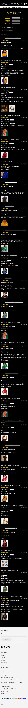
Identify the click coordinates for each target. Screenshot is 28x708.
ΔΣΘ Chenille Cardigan (11, 528)
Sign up (6, 639)
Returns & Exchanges (7, 677)
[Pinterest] (9, 647)
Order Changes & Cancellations (9, 680)
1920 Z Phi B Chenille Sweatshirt (13, 596)
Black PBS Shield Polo (11, 182)
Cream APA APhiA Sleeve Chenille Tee (15, 505)
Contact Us (4, 691)
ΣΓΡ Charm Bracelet (10, 87)
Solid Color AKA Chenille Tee (12, 445)
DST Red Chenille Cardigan (12, 465)
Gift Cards (4, 662)
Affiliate (3, 660)
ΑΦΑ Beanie (8, 278)
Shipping (3, 675)
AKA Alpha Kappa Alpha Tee (12, 570)
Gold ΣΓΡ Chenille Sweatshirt (13, 38)
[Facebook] (2, 647)
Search (3, 655)
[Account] (21, 3)
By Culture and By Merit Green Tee (14, 302)
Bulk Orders (4, 665)
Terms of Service (5, 686)
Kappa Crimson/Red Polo (12, 139)
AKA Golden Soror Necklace (12, 115)
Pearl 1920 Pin (9, 161)
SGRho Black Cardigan (11, 255)
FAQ (2, 693)
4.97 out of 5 (17, 12)
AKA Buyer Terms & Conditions (9, 689)
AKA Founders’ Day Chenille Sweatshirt (15, 230)
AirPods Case (8, 550)
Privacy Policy (5, 667)
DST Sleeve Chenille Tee (11, 373)
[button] (7, 17)
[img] (14, 12)
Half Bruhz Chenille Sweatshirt (13, 60)
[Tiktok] (7, 647)
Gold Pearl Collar (9, 206)
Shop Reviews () (7, 30)
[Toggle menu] (2, 4)
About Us (3, 657)
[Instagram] (4, 647)
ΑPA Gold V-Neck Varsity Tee (12, 485)
